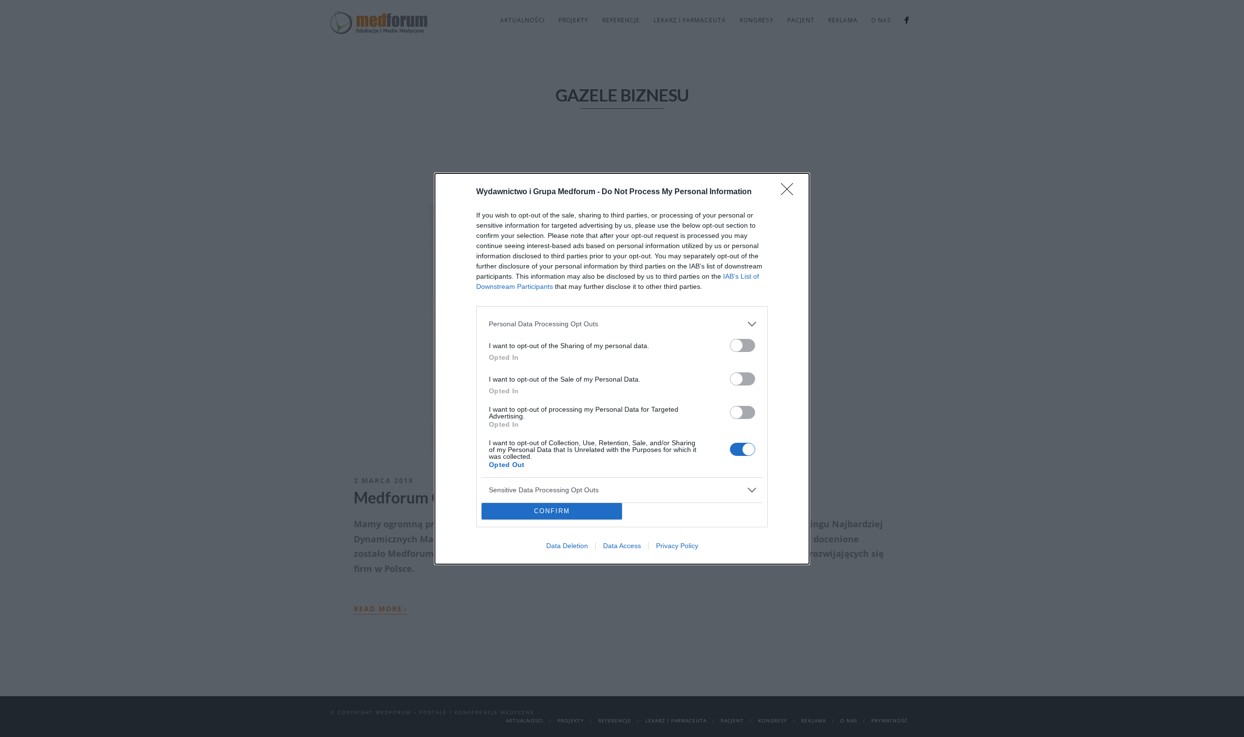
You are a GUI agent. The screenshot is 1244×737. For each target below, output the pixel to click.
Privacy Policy (677, 546)
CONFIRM (552, 511)
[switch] (742, 345)
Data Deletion (567, 546)
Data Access (622, 546)
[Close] (790, 192)
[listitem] (622, 324)
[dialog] (622, 368)
